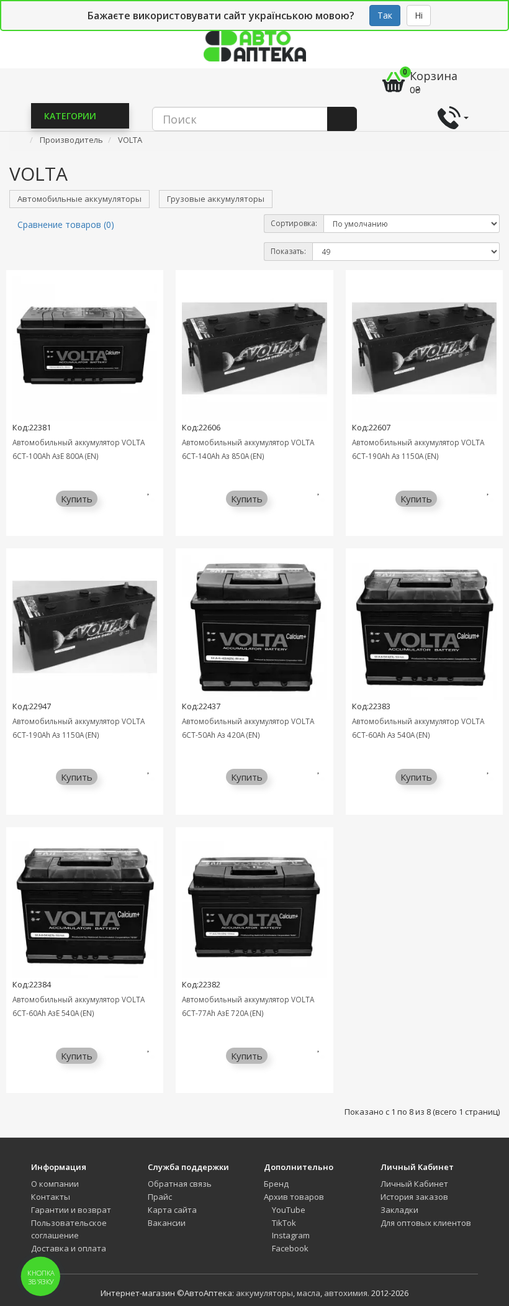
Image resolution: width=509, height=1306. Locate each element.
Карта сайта (172, 1209)
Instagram (290, 1235)
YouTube (287, 1209)
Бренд (276, 1183)
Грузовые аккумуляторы (215, 198)
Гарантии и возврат (71, 1209)
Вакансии (167, 1222)
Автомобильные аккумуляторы (79, 198)
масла (308, 1293)
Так (384, 15)
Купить (76, 498)
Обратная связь (180, 1183)
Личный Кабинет (414, 1183)
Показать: (288, 251)
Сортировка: (294, 223)
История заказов (414, 1196)
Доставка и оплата (68, 1248)
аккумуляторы (264, 1293)
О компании (55, 1183)
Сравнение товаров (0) (65, 224)
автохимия (345, 1293)
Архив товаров (294, 1196)
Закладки (399, 1209)
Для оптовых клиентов (426, 1222)
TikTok (283, 1222)
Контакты (50, 1196)
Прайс (160, 1196)
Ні (419, 15)
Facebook (289, 1248)
